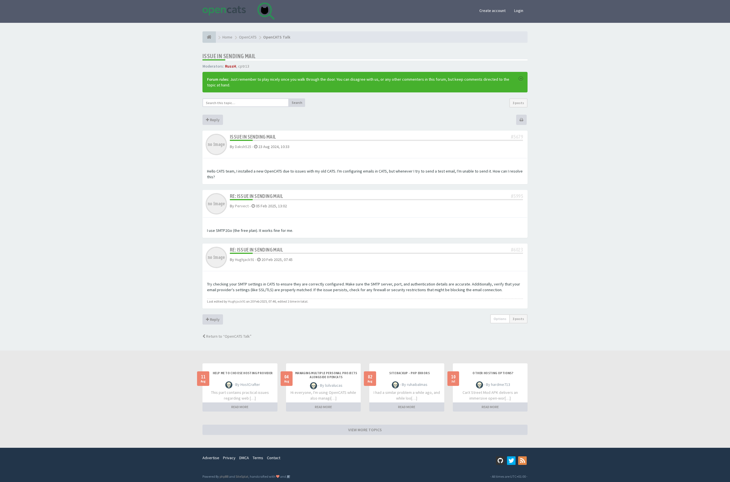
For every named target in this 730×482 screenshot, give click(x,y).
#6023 (517, 250)
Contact (273, 457)
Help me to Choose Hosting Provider (243, 373)
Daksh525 (243, 146)
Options (500, 319)
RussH (230, 66)
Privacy (229, 457)
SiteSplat (242, 476)
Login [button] (518, 10)
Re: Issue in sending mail (256, 196)
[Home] (209, 37)
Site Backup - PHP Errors (409, 373)
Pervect (242, 205)
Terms (258, 457)
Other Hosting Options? (493, 373)
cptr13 (243, 66)
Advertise (210, 457)
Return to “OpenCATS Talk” (228, 336)
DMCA (244, 457)
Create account (492, 10)
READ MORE (239, 407)
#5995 (517, 196)
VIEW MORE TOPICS (365, 429)
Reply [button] (214, 119)
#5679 (517, 137)
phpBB (224, 476)
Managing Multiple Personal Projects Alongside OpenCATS (326, 375)
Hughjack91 (244, 259)
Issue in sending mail (229, 56)
